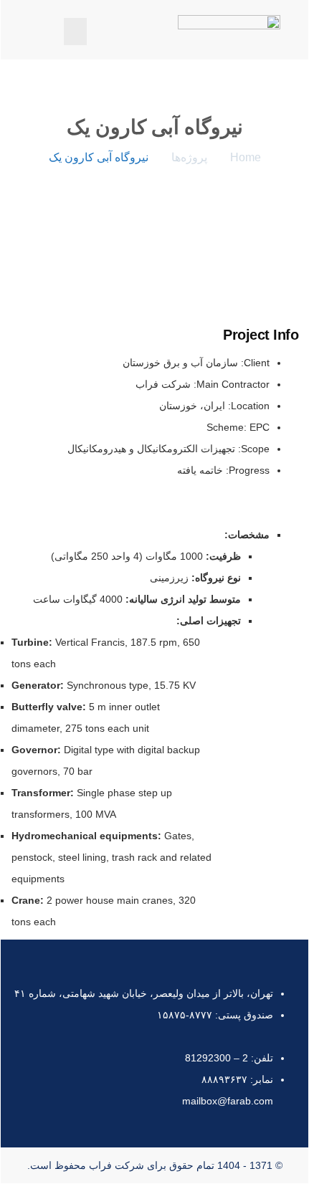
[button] (75, 31)
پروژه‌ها (189, 157)
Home (245, 157)
